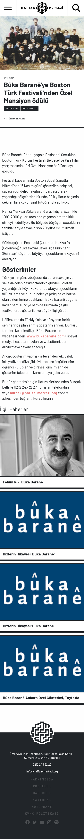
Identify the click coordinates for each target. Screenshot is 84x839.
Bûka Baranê (12, 108)
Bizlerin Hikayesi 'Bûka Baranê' (29, 554)
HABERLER (42, 793)
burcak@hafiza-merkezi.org (33, 393)
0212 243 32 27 (42, 764)
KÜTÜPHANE (42, 807)
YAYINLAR (42, 800)
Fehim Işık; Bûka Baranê (23, 482)
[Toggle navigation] (8, 8)
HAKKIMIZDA (42, 779)
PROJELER (42, 786)
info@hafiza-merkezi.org (42, 771)
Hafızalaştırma (29, 108)
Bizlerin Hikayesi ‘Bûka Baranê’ (29, 626)
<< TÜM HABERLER (14, 118)
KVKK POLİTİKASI (42, 813)
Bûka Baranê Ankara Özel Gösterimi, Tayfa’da (41, 697)
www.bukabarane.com (45, 336)
